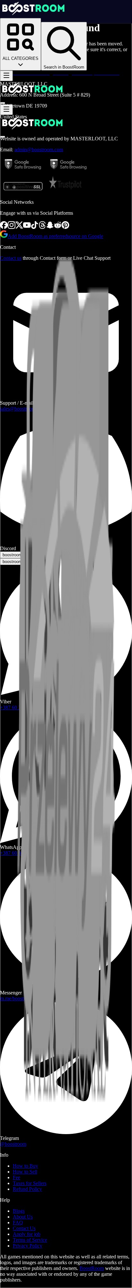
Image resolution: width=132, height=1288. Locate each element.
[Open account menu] (2, 103)
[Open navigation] (6, 76)
